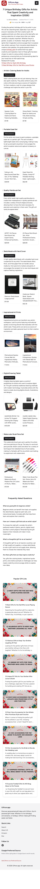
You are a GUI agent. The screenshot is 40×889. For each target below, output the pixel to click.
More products (9, 75)
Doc (2, 836)
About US (4, 830)
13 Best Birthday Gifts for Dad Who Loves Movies (17, 65)
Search (3, 827)
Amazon (4, 833)
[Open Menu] (37, 3)
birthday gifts (10, 50)
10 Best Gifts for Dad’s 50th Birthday (13, 63)
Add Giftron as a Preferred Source (11, 860)
